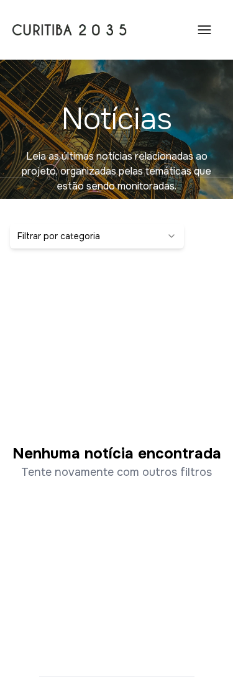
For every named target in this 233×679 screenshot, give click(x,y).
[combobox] (97, 236)
